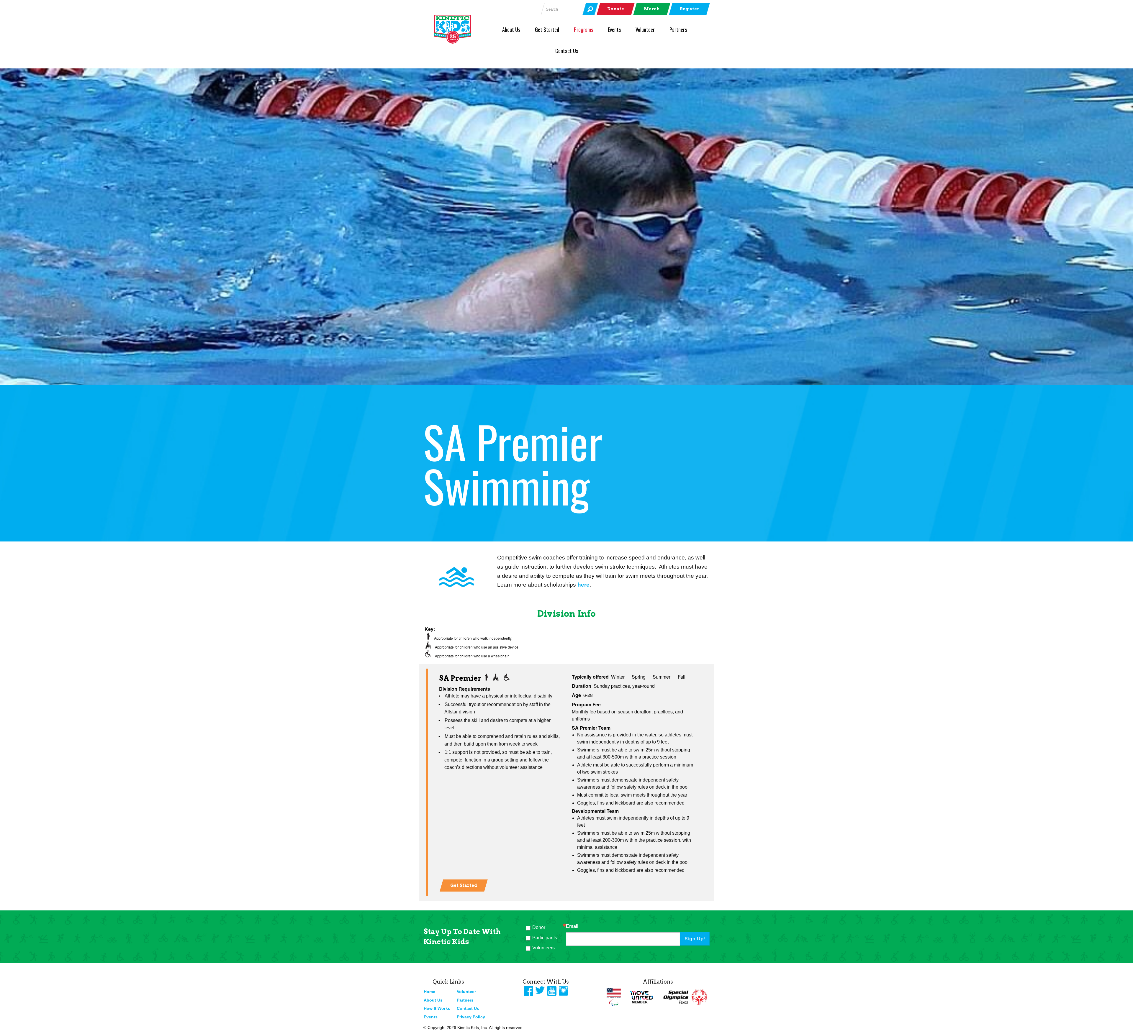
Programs (583, 29)
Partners (678, 29)
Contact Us (566, 51)
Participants (544, 937)
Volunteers (543, 947)
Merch (652, 8)
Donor (538, 927)
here (583, 585)
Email (572, 926)
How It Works (437, 1008)
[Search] (590, 9)
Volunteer (645, 29)
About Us (511, 29)
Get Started (547, 29)
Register (689, 8)
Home (429, 991)
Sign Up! (695, 938)
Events (614, 29)
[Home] (462, 29)
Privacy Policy (471, 1017)
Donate (615, 8)
